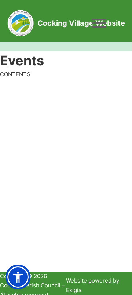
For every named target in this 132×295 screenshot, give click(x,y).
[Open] (99, 23)
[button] (18, 277)
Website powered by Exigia (92, 285)
